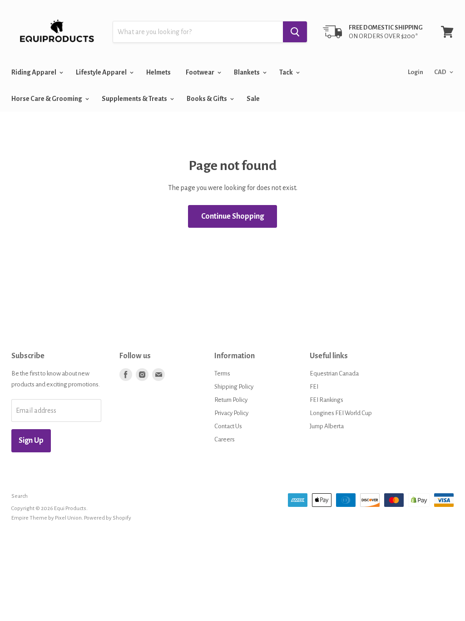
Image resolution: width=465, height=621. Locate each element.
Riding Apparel (34, 72)
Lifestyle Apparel (102, 72)
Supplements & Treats (135, 98)
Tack (286, 72)
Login (415, 72)
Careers (224, 439)
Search (19, 496)
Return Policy (230, 399)
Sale (253, 98)
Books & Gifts (207, 98)
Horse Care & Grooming (47, 98)
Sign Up (31, 440)
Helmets (158, 72)
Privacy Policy (231, 413)
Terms (222, 373)
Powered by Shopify (107, 518)
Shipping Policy (233, 386)
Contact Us (228, 426)
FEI (314, 386)
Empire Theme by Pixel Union (46, 518)
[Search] (295, 31)
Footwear (200, 72)
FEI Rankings (326, 399)
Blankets (247, 72)
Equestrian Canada (334, 373)
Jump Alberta (327, 426)
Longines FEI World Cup (341, 413)
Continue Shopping (232, 216)
